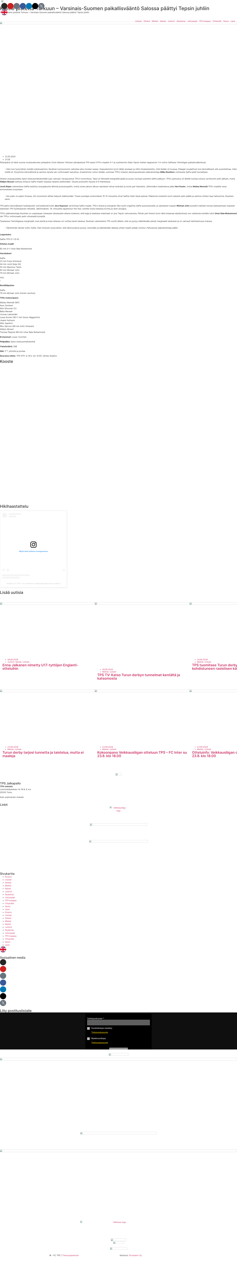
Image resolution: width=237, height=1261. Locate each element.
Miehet (155, 21)
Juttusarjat (192, 21)
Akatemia (181, 21)
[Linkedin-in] (29, 6)
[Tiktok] (17, 6)
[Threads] (35, 6)
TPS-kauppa (205, 21)
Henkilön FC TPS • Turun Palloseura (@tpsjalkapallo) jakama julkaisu (33, 583)
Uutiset (138, 21)
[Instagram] (4, 6)
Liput (232, 21)
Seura (226, 21)
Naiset (163, 21)
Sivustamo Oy (135, 1255)
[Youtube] (10, 6)
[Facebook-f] (23, 6)
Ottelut (147, 21)
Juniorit (171, 21)
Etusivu (8, 876)
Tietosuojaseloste (70, 1255)
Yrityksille (216, 21)
